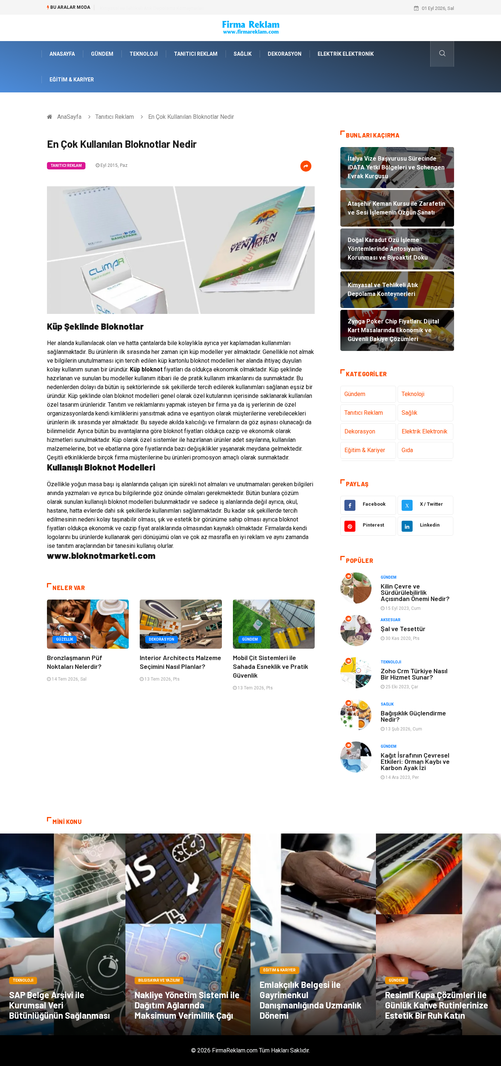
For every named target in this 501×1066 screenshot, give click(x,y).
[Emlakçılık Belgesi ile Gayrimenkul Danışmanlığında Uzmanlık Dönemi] (313, 934)
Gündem (102, 54)
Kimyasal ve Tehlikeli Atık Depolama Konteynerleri (152, 8)
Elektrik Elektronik (346, 54)
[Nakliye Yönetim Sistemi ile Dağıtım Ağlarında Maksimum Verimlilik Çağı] (188, 934)
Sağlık (243, 54)
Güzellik (64, 639)
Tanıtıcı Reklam (195, 54)
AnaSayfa (62, 54)
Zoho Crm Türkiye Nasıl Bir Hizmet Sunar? (414, 674)
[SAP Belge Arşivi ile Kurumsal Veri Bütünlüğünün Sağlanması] (62, 934)
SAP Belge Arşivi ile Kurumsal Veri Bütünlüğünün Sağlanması (59, 1005)
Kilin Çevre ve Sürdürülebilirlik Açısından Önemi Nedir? (415, 592)
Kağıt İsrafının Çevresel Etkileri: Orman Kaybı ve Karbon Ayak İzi (415, 761)
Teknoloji (143, 54)
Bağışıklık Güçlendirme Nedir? (413, 716)
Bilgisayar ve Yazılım (159, 980)
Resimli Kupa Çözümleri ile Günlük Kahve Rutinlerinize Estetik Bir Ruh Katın (436, 1005)
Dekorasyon (284, 54)
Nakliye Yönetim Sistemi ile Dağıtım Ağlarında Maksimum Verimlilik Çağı (187, 1005)
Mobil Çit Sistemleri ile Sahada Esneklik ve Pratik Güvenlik (270, 666)
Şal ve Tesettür (403, 628)
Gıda (407, 450)
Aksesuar (391, 620)
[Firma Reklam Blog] (250, 27)
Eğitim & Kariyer (72, 80)
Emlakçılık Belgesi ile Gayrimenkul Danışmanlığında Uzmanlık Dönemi (311, 1000)
